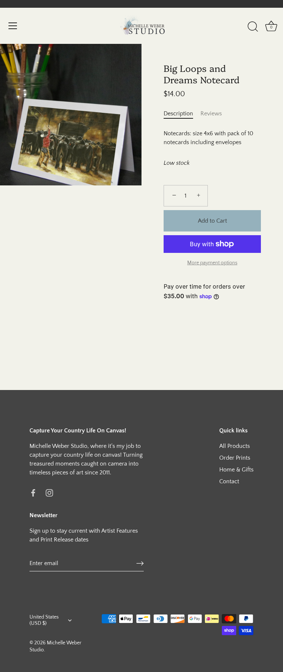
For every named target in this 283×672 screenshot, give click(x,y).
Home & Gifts (236, 469)
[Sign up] (140, 563)
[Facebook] (33, 492)
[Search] (253, 27)
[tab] (182, 113)
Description (178, 113)
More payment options (212, 263)
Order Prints (234, 458)
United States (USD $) (44, 620)
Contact (229, 481)
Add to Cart (212, 220)
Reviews (211, 113)
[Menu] (13, 26)
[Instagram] (49, 492)
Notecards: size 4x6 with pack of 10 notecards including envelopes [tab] (208, 138)
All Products (234, 446)
